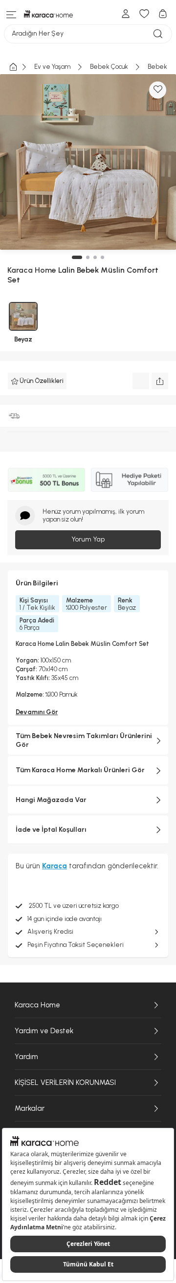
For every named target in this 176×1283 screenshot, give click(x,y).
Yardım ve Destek (44, 1030)
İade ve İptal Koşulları (51, 829)
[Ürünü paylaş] (160, 381)
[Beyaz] (23, 316)
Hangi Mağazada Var (51, 800)
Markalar (29, 1108)
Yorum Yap (88, 539)
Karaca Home (37, 1005)
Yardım (26, 1056)
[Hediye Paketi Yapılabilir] (129, 479)
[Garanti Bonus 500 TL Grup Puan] (46, 479)
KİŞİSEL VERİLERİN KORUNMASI (65, 1082)
